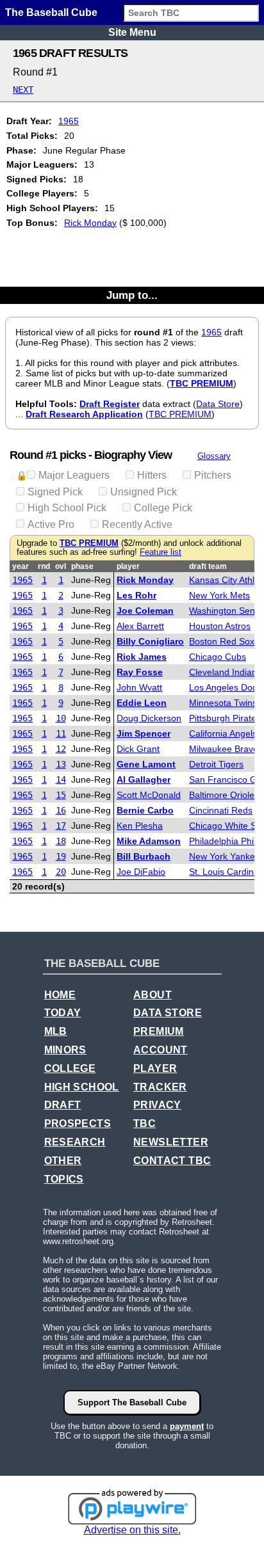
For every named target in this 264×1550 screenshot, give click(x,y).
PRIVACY (157, 1104)
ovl (60, 566)
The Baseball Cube (51, 12)
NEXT (23, 89)
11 (61, 733)
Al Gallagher (143, 779)
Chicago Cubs (217, 656)
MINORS (65, 1049)
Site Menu (132, 32)
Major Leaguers (74, 475)
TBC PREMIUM (201, 383)
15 (61, 795)
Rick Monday (90, 223)
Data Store (218, 404)
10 (61, 718)
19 (61, 856)
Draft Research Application (84, 414)
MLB (55, 1031)
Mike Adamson (149, 841)
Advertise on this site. (132, 1529)
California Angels (223, 733)
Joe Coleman (145, 610)
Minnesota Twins (223, 703)
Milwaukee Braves (226, 749)
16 (61, 810)
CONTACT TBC (172, 1160)
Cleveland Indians (225, 672)
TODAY (62, 1012)
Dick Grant (138, 749)
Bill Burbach (143, 856)
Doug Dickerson (149, 718)
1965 (68, 121)
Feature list (160, 552)
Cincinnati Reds (220, 810)
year (20, 566)
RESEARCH (75, 1142)
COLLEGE (70, 1068)
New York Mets (219, 595)
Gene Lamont (146, 764)
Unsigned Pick (143, 491)
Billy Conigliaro (150, 641)
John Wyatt (139, 687)
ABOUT (152, 994)
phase (82, 566)
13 (61, 764)
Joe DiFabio (141, 872)
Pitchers (212, 475)
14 (61, 779)
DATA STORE (167, 1012)
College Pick (163, 507)
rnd (44, 566)
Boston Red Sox (221, 641)
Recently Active (137, 524)
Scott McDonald (149, 795)
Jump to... (132, 295)
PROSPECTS (77, 1123)
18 (61, 841)
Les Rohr (136, 595)
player (128, 566)
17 (61, 825)
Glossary (214, 456)
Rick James (142, 656)
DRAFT (62, 1104)
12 (61, 749)
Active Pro (51, 524)
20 (61, 872)
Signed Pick (55, 491)
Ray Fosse (140, 672)
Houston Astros (220, 626)
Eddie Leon (142, 703)
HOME (60, 994)
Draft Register (109, 404)
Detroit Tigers (216, 764)
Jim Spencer (143, 733)
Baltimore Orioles (224, 795)
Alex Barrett (140, 626)
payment (187, 1426)
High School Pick (67, 507)
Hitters (152, 475)
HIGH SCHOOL (81, 1087)
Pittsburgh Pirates (225, 718)
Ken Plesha (140, 825)
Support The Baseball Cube (132, 1402)
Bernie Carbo (145, 810)
